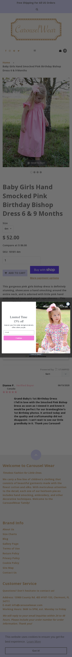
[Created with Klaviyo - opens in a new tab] (36, 354)
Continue (19, 338)
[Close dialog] (68, 303)
